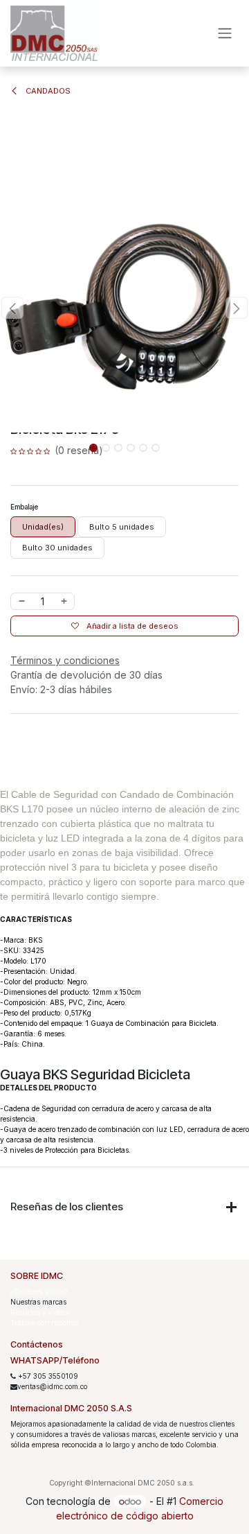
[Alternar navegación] (225, 33)
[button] (12, 308)
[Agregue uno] (65, 601)
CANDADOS (47, 91)
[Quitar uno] (21, 601)
